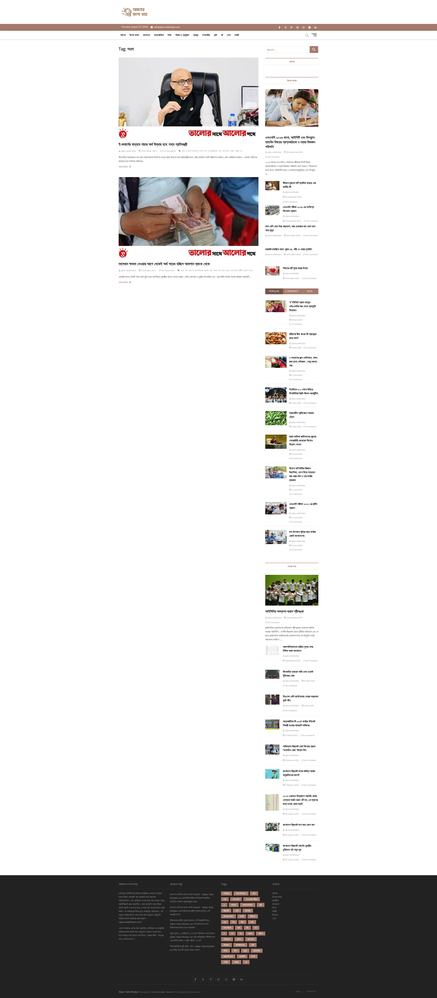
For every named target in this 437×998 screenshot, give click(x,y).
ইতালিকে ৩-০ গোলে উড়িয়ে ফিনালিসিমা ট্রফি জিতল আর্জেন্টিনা (303, 391)
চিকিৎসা (252, 916)
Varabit (169, 992)
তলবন (215, 270)
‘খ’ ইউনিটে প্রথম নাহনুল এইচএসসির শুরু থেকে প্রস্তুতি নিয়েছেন (302, 306)
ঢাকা (251, 922)
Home (297, 991)
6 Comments (310, 347)
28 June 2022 (296, 320)
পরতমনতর (225, 151)
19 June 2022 (296, 375)
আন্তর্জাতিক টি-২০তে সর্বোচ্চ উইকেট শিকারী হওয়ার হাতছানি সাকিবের (299, 723)
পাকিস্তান (227, 939)
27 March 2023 (291, 735)
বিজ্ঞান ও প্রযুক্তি (182, 34)
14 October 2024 (293, 254)
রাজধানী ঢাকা (228, 956)
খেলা (228, 34)
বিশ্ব (274, 907)
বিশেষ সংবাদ (134, 34)
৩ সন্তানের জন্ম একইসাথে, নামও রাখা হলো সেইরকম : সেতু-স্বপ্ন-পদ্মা (303, 361)
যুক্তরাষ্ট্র (256, 950)
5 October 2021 (148, 270)
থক (219, 270)
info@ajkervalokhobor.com (167, 27)
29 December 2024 (293, 221)
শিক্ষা (169, 34)
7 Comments (296, 324)
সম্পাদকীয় (206, 34)
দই (247, 927)
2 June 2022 (296, 403)
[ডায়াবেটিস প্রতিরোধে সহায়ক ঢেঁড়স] (276, 412)
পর (241, 933)
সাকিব (226, 962)
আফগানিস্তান (198, 270)
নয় (232, 933)
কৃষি (215, 34)
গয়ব (211, 270)
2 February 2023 (292, 760)
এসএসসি (236, 899)
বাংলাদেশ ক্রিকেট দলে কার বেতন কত (299, 825)
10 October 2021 (149, 151)
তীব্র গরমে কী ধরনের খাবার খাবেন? (186, 949)
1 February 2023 (292, 785)
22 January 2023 (292, 835)
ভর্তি (252, 945)
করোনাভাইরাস (248, 904)
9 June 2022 (296, 347)
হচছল (251, 270)
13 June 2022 (296, 545)
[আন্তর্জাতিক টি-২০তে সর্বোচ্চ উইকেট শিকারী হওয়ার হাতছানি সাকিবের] (272, 724)
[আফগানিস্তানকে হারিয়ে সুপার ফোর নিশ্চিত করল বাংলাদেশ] (272, 650)
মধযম (232, 151)
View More (126, 166)
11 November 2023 (294, 617)
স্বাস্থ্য (195, 34)
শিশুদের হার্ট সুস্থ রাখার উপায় (295, 268)
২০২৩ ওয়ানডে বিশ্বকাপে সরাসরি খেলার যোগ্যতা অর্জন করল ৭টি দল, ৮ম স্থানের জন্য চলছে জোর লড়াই (300, 800)
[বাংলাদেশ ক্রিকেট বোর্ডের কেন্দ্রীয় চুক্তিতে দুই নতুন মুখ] (272, 848)
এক (225, 899)
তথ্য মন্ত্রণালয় (212, 151)
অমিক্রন (227, 893)
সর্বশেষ (123, 34)
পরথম (250, 933)
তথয (205, 151)
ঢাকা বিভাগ (227, 927)
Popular (274, 291)
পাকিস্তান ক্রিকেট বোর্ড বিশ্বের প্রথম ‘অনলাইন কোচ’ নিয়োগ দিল (299, 748)
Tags (309, 291)
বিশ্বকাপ (226, 945)
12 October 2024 (292, 278)
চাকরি (242, 916)
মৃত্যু (245, 950)
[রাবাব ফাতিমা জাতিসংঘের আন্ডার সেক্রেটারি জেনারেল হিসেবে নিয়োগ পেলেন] (276, 436)
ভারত (225, 950)
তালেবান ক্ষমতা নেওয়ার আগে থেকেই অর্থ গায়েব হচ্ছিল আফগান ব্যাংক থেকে (164, 263)
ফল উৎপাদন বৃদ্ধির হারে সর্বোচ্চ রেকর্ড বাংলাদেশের (302, 534)
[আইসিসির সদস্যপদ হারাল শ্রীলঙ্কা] (291, 590)
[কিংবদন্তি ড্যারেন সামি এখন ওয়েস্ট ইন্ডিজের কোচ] (272, 674)
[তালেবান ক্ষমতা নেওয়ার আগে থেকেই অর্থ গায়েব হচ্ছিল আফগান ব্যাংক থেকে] (188, 218)
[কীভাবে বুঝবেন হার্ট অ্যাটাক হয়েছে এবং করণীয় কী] (272, 185)
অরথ (183, 151)
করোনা (233, 904)
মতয (235, 950)
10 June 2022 (296, 454)
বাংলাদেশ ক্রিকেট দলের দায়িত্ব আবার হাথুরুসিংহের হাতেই (299, 773)
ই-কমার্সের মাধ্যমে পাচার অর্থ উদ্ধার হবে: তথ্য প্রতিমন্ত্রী (153, 144)
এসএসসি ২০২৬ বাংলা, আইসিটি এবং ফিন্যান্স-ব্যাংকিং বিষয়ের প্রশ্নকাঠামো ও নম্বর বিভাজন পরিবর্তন (290, 142)
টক (233, 922)
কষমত (206, 270)
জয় (225, 922)
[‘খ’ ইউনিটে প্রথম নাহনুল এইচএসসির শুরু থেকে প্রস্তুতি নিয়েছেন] (276, 302)
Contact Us (311, 991)
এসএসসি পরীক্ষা (251, 899)
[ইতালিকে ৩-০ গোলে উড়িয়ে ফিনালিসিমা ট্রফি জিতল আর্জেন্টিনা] (276, 389)
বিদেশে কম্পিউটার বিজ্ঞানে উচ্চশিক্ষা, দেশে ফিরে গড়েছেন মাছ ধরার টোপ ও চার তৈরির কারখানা (302, 474)
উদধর (201, 151)
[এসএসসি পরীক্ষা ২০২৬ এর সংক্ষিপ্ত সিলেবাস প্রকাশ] (272, 210)
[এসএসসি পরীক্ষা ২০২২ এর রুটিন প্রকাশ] (276, 503)
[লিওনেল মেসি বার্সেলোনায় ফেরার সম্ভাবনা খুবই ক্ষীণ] (272, 700)
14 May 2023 (309, 681)
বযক (231, 270)
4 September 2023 (292, 661)
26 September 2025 (293, 197)
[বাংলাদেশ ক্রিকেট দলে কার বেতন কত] (272, 827)
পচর (219, 151)
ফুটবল (239, 939)
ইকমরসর (195, 151)
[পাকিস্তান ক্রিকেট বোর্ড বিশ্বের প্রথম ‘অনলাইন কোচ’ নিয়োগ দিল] (272, 749)
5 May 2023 (309, 705)
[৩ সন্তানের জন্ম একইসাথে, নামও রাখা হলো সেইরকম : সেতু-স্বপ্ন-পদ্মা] (276, 357)
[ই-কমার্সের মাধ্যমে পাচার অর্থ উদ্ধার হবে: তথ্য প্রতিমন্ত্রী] (188, 98)
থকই (223, 270)
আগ (186, 270)
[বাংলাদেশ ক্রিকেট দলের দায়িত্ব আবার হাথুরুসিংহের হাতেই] (272, 774)
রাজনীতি (242, 956)
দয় (256, 927)
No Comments (169, 151)
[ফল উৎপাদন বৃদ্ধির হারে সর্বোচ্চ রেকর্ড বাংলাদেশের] (276, 531)
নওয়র (227, 270)
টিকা (242, 922)
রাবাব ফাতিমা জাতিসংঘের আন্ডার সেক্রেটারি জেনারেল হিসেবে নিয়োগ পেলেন (302, 440)
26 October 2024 (293, 235)
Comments (291, 291)
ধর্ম (222, 34)
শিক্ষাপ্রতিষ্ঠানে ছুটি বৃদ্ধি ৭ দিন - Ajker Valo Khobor (192, 946)
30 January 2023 (292, 814)
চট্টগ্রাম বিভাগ (228, 916)
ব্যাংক (246, 270)
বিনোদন (275, 914)
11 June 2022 (296, 490)
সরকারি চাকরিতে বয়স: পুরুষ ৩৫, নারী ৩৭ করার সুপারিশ (288, 249)
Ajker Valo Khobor (129, 991)
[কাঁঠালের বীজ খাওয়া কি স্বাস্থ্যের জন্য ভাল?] (276, 334)
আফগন (191, 270)
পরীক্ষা (260, 933)
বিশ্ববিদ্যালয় (240, 945)
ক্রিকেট (226, 910)
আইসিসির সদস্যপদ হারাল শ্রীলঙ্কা (284, 611)
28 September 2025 (294, 152)
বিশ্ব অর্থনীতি (238, 270)
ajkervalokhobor (128, 151)
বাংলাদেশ (146, 34)
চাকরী (237, 34)
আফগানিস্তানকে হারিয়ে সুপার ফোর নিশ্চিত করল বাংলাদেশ (298, 649)
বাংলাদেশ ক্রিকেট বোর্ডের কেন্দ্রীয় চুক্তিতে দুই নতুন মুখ (297, 847)
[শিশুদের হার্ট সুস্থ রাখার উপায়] (272, 270)
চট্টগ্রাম (247, 910)
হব (241, 151)
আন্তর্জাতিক (159, 34)
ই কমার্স (188, 151)
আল (254, 893)
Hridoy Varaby (158, 992)
